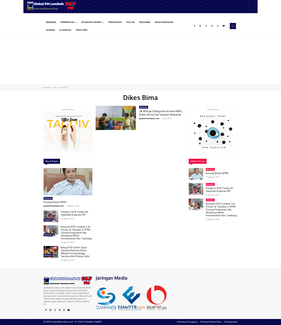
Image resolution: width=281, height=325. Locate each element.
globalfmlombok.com (54, 206)
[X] (212, 26)
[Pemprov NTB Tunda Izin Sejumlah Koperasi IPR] (51, 216)
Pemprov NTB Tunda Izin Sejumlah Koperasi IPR (74, 213)
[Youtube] (224, 26)
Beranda (47, 87)
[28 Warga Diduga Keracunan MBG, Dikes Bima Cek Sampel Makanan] (116, 118)
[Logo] (52, 6)
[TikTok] (206, 26)
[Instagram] (200, 26)
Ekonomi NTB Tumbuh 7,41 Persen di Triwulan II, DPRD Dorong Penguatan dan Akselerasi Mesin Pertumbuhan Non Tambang (76, 232)
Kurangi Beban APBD (55, 202)
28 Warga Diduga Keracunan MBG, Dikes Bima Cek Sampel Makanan (160, 112)
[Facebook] (194, 26)
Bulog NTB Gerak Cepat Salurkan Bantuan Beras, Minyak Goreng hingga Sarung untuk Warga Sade (75, 252)
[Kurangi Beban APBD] (68, 181)
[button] (233, 26)
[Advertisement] (140, 60)
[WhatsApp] (218, 26)
